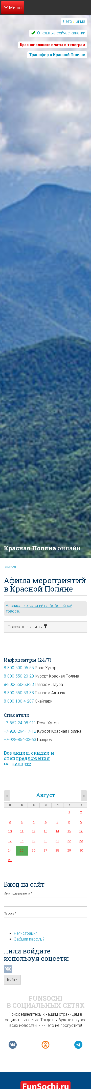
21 (57, 841)
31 (10, 860)
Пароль (10, 913)
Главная (10, 567)
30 (81, 850)
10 (10, 831)
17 (10, 841)
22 (69, 841)
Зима (80, 21)
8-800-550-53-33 (19, 684)
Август (45, 795)
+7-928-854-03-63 (20, 739)
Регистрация (25, 933)
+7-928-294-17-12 (20, 731)
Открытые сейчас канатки (60, 33)
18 (22, 841)
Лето (67, 21)
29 (69, 850)
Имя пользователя (18, 893)
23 (81, 841)
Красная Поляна (42, 548)
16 (81, 831)
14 (57, 831)
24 (10, 850)
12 (33, 831)
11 (22, 831)
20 (45, 841)
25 (22, 850)
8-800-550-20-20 (19, 676)
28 (57, 850)
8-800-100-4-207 (19, 701)
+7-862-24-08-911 (20, 723)
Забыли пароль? (29, 939)
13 (45, 831)
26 (33, 850)
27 (45, 850)
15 (69, 831)
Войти (12, 979)
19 (33, 841)
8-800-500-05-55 (19, 667)
